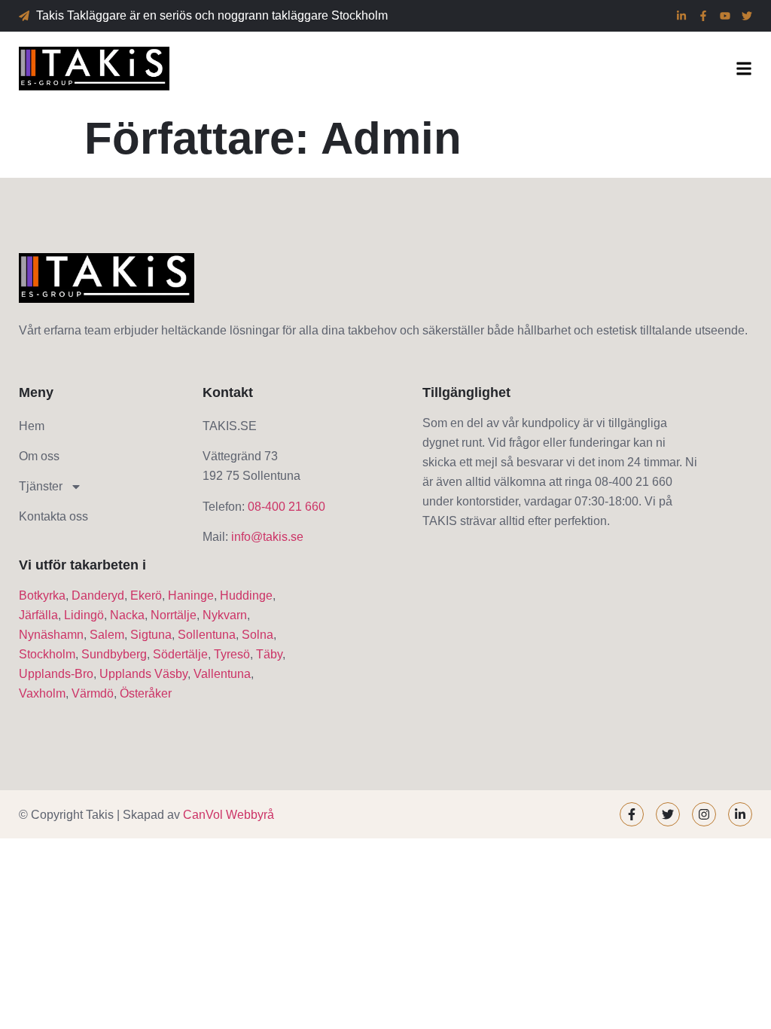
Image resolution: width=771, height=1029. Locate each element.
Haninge (191, 595)
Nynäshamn (51, 634)
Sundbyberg (114, 654)
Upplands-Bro (56, 673)
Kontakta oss (53, 516)
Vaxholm (42, 693)
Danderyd (98, 595)
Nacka (127, 615)
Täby (269, 654)
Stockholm (47, 654)
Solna (257, 634)
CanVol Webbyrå (228, 814)
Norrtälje (174, 615)
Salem (107, 634)
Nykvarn (225, 615)
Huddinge (246, 595)
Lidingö (84, 615)
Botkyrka (42, 595)
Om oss (39, 456)
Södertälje (180, 654)
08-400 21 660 (286, 506)
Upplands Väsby (143, 673)
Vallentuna (222, 673)
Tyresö (232, 654)
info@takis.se (267, 536)
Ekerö (146, 595)
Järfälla (38, 615)
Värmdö (93, 693)
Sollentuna (207, 634)
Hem (31, 426)
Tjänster (40, 486)
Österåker (146, 693)
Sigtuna (151, 634)
